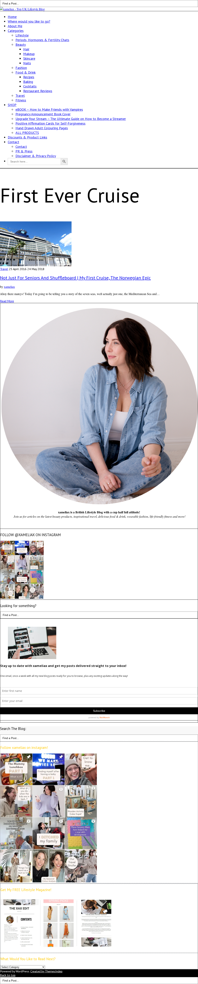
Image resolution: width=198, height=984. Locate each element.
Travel (4, 269)
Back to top (7, 975)
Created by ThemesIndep (46, 971)
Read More (7, 301)
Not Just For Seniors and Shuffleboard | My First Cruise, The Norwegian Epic (75, 278)
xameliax (9, 287)
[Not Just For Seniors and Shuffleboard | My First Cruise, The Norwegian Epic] (36, 265)
